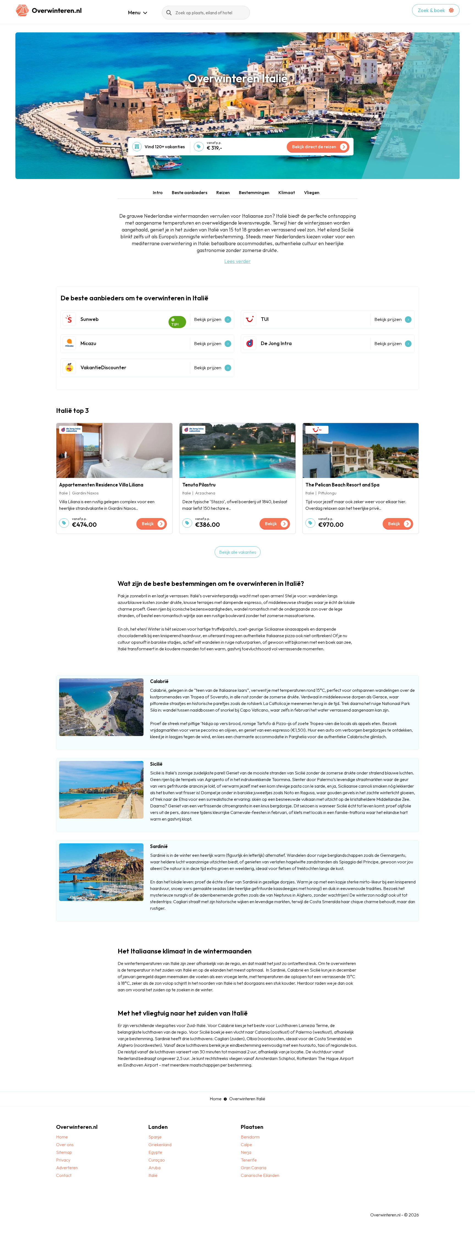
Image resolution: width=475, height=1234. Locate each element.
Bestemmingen (254, 192)
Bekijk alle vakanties (237, 552)
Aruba (154, 1167)
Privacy (63, 1160)
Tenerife (249, 1160)
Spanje (155, 1137)
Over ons (65, 1144)
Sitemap (64, 1152)
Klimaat (286, 192)
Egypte (155, 1152)
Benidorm (250, 1137)
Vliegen (311, 192)
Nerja (246, 1152)
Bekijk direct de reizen (314, 146)
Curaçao (156, 1160)
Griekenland (160, 1144)
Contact (63, 1175)
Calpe (246, 1144)
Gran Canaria (253, 1167)
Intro (158, 192)
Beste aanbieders (189, 192)
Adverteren (67, 1167)
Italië (153, 1175)
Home (216, 1098)
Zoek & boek (432, 10)
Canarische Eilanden (260, 1175)
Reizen (223, 192)
